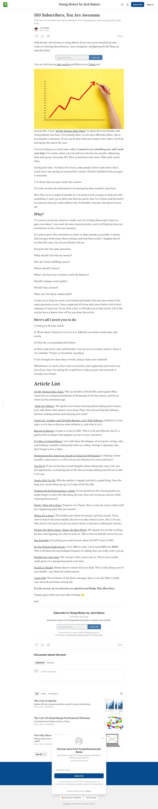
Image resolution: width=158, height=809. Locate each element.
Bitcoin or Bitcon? (44, 431)
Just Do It (39, 466)
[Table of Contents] (2, 404)
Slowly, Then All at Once (47, 505)
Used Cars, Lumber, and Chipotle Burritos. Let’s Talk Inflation (68, 420)
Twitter (92, 64)
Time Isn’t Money (44, 406)
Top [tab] (37, 694)
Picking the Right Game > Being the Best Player (60, 530)
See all (39, 754)
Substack (66, 804)
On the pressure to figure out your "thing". (52, 721)
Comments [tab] (40, 663)
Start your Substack (72, 797)
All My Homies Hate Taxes (70, 131)
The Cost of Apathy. (45, 700)
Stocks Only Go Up (44, 480)
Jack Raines (44, 28)
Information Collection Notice (78, 784)
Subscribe (137, 4)
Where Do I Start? (44, 515)
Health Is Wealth (43, 568)
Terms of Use (91, 781)
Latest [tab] (43, 694)
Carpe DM (40, 578)
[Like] (36, 36)
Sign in (150, 4)
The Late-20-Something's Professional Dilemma (62, 717)
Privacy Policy (98, 784)
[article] (79, 705)
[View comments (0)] (42, 36)
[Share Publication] (127, 4)
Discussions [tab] (53, 694)
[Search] (122, 4)
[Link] (31, 214)
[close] (103, 738)
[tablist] (44, 662)
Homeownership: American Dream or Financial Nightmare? (67, 456)
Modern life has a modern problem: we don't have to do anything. (62, 704)
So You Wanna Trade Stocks (49, 547)
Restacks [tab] (50, 663)
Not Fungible (41, 540)
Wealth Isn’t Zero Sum (46, 557)
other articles (63, 64)
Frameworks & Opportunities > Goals (54, 491)
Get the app (91, 797)
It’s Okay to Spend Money (48, 441)
